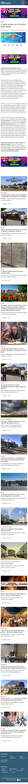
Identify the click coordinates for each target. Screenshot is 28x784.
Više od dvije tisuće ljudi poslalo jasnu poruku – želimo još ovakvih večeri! (12, 631)
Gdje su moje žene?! (7, 563)
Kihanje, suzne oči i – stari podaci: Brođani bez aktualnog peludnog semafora (14, 699)
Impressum (4, 756)
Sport (22, 769)
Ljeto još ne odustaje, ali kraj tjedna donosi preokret (12, 529)
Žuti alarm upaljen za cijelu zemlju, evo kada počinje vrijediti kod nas (13, 422)
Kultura (3, 770)
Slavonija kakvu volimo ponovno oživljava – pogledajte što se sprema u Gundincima (14, 195)
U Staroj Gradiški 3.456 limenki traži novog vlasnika (12, 272)
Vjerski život (5, 772)
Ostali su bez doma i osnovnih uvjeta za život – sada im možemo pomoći (13, 594)
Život (11, 770)
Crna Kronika (19, 770)
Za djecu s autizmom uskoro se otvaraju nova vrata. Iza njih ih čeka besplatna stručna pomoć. (13, 731)
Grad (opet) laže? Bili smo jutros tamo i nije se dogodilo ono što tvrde (13, 495)
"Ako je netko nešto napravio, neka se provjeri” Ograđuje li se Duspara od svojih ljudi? (14, 350)
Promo (13, 772)
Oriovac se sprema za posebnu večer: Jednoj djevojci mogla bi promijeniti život (13, 667)
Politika (3, 769)
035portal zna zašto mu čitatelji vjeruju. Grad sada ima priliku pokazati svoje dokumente (13, 459)
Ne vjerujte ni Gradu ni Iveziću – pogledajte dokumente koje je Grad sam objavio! (13, 386)
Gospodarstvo (13, 769)
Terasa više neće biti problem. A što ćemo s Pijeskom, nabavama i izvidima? (14, 230)
